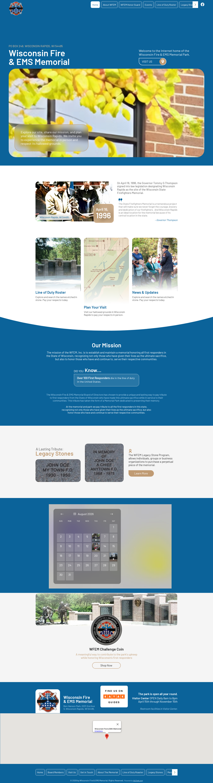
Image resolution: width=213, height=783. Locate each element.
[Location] (162, 61)
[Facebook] (202, 4)
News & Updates (145, 292)
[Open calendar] (75, 514)
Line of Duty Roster (51, 292)
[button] (109, 4)
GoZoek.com (138, 781)
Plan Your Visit (95, 307)
